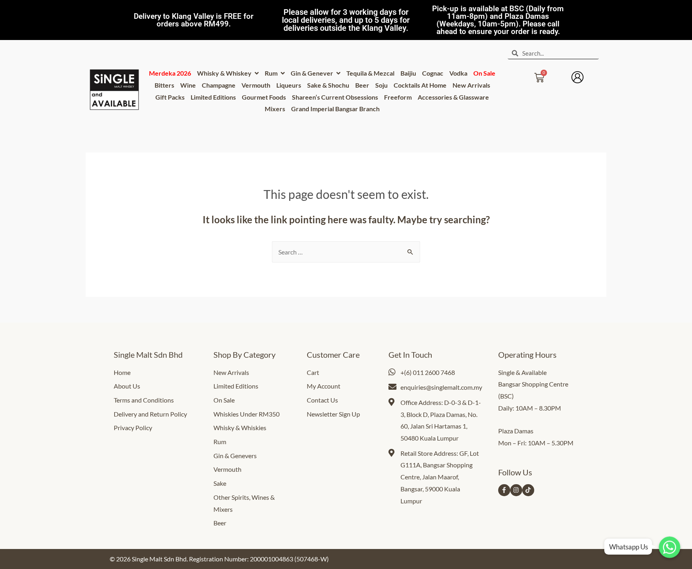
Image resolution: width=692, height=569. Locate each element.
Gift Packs (170, 97)
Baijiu (408, 73)
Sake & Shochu (328, 85)
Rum (272, 73)
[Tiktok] (528, 490)
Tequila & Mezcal (370, 73)
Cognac (432, 73)
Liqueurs (288, 85)
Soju (381, 85)
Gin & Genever (312, 73)
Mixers (275, 108)
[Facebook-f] (504, 490)
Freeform (398, 97)
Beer (362, 85)
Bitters (164, 85)
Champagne (218, 85)
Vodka (458, 73)
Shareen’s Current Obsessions (335, 97)
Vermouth (255, 85)
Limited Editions (213, 97)
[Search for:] (346, 252)
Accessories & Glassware (453, 97)
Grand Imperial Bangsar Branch (335, 108)
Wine (188, 85)
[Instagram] (516, 490)
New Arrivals (471, 85)
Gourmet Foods (264, 97)
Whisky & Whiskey (225, 73)
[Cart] (539, 75)
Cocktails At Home (420, 85)
